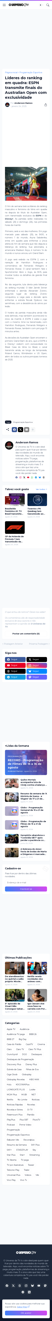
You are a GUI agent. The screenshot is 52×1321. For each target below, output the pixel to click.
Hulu (9, 1084)
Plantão (30, 1114)
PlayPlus (11, 1119)
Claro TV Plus (34, 1049)
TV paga (25, 1160)
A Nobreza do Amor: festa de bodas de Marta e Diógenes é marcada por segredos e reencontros (34, 851)
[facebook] (16, 477)
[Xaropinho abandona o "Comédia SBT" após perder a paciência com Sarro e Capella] (12, 838)
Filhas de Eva (32, 1069)
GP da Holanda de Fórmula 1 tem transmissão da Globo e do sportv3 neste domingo (14, 539)
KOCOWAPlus (22, 1084)
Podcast (11, 1125)
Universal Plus (13, 1175)
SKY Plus (35, 1145)
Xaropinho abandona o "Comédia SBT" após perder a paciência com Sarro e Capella (33, 838)
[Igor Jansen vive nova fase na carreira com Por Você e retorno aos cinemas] (37, 995)
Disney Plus (31, 1064)
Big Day (22, 1039)
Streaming (34, 1155)
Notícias (36, 1099)
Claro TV (20, 1049)
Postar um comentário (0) (26, 633)
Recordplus (28, 1140)
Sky (34, 1150)
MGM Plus (12, 1094)
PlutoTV (36, 1119)
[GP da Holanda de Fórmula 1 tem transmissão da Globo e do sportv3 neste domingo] (15, 527)
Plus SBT (24, 1119)
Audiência (24, 1029)
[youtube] (28, 477)
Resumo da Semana (17, 1145)
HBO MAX (34, 1079)
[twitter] (24, 477)
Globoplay (26, 1074)
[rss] (29, 1292)
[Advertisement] (26, 39)
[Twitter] (20, 429)
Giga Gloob (12, 1074)
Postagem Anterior (13, 644)
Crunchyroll (12, 1054)
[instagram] (20, 477)
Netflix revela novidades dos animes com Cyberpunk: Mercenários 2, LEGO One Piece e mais (37, 979)
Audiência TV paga (16, 1034)
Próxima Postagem (38, 644)
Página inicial (11, 72)
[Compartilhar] (44, 104)
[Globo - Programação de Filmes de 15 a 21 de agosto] (12, 825)
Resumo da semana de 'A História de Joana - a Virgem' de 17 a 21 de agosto (34, 796)
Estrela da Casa (14, 1069)
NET (33, 1094)
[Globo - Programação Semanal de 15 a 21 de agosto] (12, 811)
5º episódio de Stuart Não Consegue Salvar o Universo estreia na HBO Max (14, 1006)
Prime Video (25, 1125)
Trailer (26, 1170)
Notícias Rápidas (15, 1104)
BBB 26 (32, 1034)
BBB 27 (10, 1039)
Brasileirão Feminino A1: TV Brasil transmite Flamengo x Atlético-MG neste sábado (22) (15, 511)
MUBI (24, 1094)
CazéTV (29, 1044)
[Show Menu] (4, 5)
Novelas (31, 1104)
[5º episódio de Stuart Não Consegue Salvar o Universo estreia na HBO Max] (15, 995)
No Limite (22, 1099)
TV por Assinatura (15, 1165)
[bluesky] (40, 477)
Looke (32, 1089)
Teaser (31, 1165)
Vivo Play (11, 1180)
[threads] (44, 477)
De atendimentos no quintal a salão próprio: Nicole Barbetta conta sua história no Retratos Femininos (14, 979)
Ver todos (40, 489)
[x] (13, 1285)
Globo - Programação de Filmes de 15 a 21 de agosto (33, 824)
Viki (37, 1175)
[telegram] (36, 477)
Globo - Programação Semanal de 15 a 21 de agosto (32, 810)
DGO (24, 1054)
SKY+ (9, 1150)
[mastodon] (45, 1285)
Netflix (10, 1099)
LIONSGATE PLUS (16, 1089)
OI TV (30, 1109)
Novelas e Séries (15, 1109)
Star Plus (11, 1155)
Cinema (41, 1044)
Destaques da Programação (20, 1059)
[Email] (26, 429)
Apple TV (11, 1029)
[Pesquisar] (48, 5)
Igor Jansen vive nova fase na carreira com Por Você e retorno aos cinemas (36, 1006)
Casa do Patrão (14, 1044)
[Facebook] (14, 429)
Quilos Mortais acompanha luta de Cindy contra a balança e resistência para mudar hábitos (34, 782)
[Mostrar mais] (32, 429)
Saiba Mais (22, 1307)
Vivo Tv (23, 1180)
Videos (28, 1175)
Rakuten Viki (13, 1140)
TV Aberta (11, 1160)
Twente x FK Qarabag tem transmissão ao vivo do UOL (35, 511)
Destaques (36, 1054)
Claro (9, 1049)
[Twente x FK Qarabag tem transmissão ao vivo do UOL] (37, 499)
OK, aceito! (26, 1313)
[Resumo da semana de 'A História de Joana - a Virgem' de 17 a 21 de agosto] (12, 797)
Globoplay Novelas (16, 1079)
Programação (13, 1130)
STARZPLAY (22, 1150)
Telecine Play (13, 1170)
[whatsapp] (32, 477)
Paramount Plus (14, 1114)
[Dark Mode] (41, 5)
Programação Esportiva (30, 72)
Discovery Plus (14, 1064)
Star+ (22, 1155)
